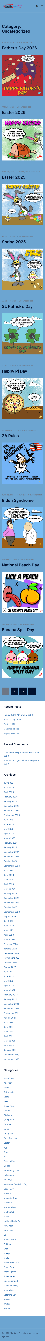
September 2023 (12, 912)
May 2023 (8, 930)
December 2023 (11, 898)
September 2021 (11, 1013)
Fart (6, 1156)
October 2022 (10, 962)
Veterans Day (10, 1295)
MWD (6, 1216)
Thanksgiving (10, 1271)
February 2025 (11, 843)
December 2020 (11, 1054)
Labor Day (9, 1189)
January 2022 (10, 999)
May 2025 (8, 829)
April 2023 (9, 935)
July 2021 (8, 1022)
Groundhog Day (11, 1170)
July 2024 (8, 870)
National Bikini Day (13, 1221)
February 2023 (11, 944)
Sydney (5, 1336)
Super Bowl (9, 1267)
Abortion (8, 1083)
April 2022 (9, 985)
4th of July (9, 1078)
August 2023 (10, 916)
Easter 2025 (13, 177)
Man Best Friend (11, 729)
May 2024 (8, 879)
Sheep (7, 1253)
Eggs (6, 1147)
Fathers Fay (9, 1161)
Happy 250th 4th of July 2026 (18, 715)
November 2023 (11, 902)
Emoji (6, 1152)
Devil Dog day (10, 1138)
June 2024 (9, 875)
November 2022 (11, 958)
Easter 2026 (14, 112)
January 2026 (10, 801)
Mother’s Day (10, 1207)
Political (22, 495)
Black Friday (9, 1106)
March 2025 (9, 838)
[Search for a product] (37, 6)
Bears (6, 1096)
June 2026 (9, 787)
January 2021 (10, 1050)
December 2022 (11, 953)
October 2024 (10, 861)
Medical (7, 1193)
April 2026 (9, 792)
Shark (6, 1248)
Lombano (8, 752)
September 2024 (12, 866)
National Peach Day (20, 565)
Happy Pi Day (14, 371)
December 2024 (11, 852)
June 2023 (9, 925)
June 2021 (9, 1027)
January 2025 (10, 847)
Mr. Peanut (9, 1212)
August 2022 (10, 967)
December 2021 (11, 1004)
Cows (6, 1129)
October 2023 (10, 907)
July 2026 (8, 783)
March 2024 (9, 889)
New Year (8, 1225)
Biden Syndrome (18, 500)
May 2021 (8, 1031)
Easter (21, 172)
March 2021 (9, 1041)
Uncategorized (24, 42)
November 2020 (11, 1059)
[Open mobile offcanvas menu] (42, 6)
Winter (7, 1304)
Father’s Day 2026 (19, 47)
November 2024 (11, 856)
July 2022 (8, 971)
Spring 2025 (14, 241)
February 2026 (11, 796)
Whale (7, 1299)
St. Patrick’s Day (17, 306)
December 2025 (11, 806)
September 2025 (12, 815)
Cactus (7, 1110)
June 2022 (9, 976)
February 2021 (10, 1045)
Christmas (8, 1115)
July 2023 (8, 921)
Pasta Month (10, 1239)
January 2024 (10, 893)
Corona (7, 1124)
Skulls (6, 1258)
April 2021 (8, 1036)
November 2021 (11, 1008)
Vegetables (9, 1290)
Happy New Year (12, 733)
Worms (7, 1308)
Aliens (6, 1087)
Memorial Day (10, 1198)
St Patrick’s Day (11, 1262)
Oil (5, 1235)
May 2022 (8, 981)
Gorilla (7, 1166)
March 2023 (9, 939)
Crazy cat (8, 1133)
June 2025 (9, 824)
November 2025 (11, 810)
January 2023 (10, 948)
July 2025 (8, 819)
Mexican (8, 1202)
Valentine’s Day (11, 1285)
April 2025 (9, 833)
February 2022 (11, 994)
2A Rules (10, 435)
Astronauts (9, 1092)
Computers (9, 1119)
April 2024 (9, 884)
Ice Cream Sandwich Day (16, 1184)
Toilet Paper (9, 1276)
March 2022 (9, 990)
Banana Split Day (18, 629)
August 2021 (10, 1018)
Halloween (9, 1175)
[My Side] (12, 6)
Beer (6, 1101)
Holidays (8, 1179)
